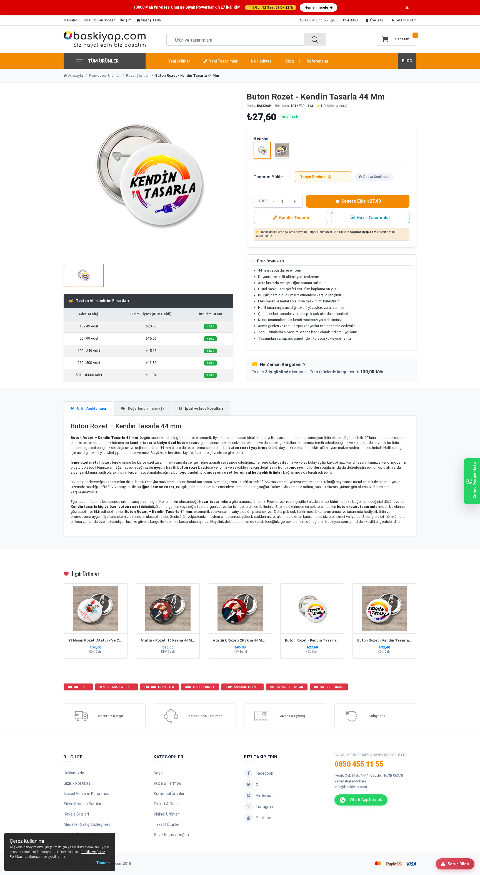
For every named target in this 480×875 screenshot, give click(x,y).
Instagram (265, 806)
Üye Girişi (376, 20)
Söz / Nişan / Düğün (171, 834)
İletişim (125, 20)
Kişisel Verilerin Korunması (87, 793)
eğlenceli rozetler (159, 686)
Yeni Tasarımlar (223, 61)
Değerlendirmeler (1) (145, 408)
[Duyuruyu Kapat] (407, 7)
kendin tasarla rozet (116, 686)
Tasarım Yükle (268, 176)
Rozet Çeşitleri (137, 75)
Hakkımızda (74, 773)
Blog (289, 61)
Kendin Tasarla (294, 217)
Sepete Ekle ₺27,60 (361, 201)
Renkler (261, 138)
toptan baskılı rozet (242, 686)
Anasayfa (75, 75)
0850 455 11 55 (315, 20)
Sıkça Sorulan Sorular (98, 20)
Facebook (264, 773)
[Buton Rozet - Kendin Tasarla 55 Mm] (282, 150)
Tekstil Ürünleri (167, 824)
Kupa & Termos (167, 783)
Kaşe (158, 773)
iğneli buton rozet (200, 686)
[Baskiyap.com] (105, 39)
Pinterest (264, 795)
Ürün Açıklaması (91, 408)
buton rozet (78, 686)
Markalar (70, 20)
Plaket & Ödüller (168, 804)
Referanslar (318, 61)
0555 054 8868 (346, 20)
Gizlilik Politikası (77, 783)
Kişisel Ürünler (166, 814)
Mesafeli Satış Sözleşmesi (87, 824)
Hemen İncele (316, 7)
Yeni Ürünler (179, 61)
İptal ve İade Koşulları (203, 408)
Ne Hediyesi (261, 61)
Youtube (263, 818)
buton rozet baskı (328, 686)
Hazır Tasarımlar (373, 217)
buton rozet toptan (286, 686)
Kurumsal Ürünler (169, 793)
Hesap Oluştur (405, 20)
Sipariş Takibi (150, 20)
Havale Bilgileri (76, 814)
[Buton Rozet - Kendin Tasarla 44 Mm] (262, 150)
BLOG (407, 61)
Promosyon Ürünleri (104, 75)
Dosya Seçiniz (312, 177)
